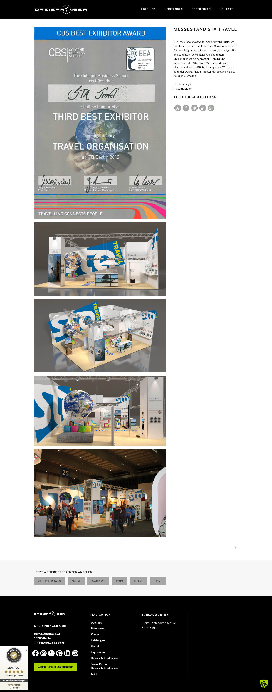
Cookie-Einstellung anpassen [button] (55, 666)
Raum (119, 581)
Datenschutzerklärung (105, 658)
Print (158, 581)
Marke (76, 581)
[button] (177, 108)
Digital (138, 581)
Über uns (96, 622)
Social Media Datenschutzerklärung (105, 666)
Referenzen (98, 628)
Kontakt (96, 646)
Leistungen (98, 640)
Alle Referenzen (49, 581)
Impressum (98, 652)
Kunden (95, 634)
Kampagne (98, 581)
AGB (94, 674)
